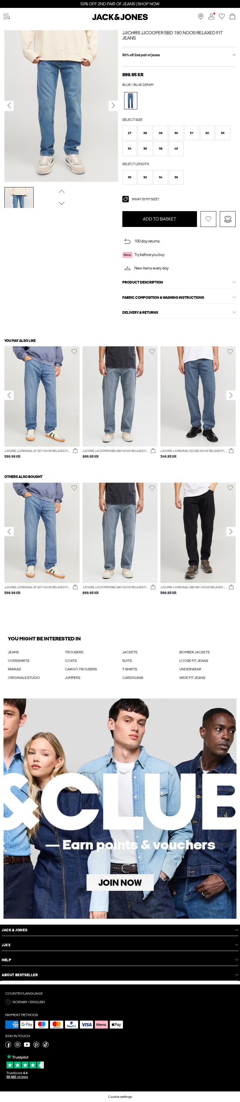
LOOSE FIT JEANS (193, 661)
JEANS (13, 652)
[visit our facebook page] (8, 1046)
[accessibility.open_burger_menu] (7, 17)
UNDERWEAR (190, 669)
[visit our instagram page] (17, 1046)
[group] (42, 405)
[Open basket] (232, 16)
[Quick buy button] (75, 451)
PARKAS (14, 669)
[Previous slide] (9, 395)
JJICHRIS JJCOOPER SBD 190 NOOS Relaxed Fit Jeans (172, 35)
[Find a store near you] (201, 18)
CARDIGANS (132, 678)
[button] (129, 133)
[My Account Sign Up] (120, 809)
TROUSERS (74, 652)
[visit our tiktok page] (46, 1046)
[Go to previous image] (61, 191)
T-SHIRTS (129, 669)
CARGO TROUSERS (81, 669)
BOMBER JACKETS (194, 652)
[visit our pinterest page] (36, 1046)
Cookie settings (120, 1097)
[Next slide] (231, 395)
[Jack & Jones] (120, 19)
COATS (71, 661)
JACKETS (129, 652)
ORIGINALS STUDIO (24, 678)
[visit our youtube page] (27, 1046)
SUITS (127, 661)
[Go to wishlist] (222, 18)
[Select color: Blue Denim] (130, 100)
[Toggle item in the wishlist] (208, 219)
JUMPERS (72, 678)
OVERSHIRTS (18, 661)
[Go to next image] (61, 203)
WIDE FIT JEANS (192, 678)
